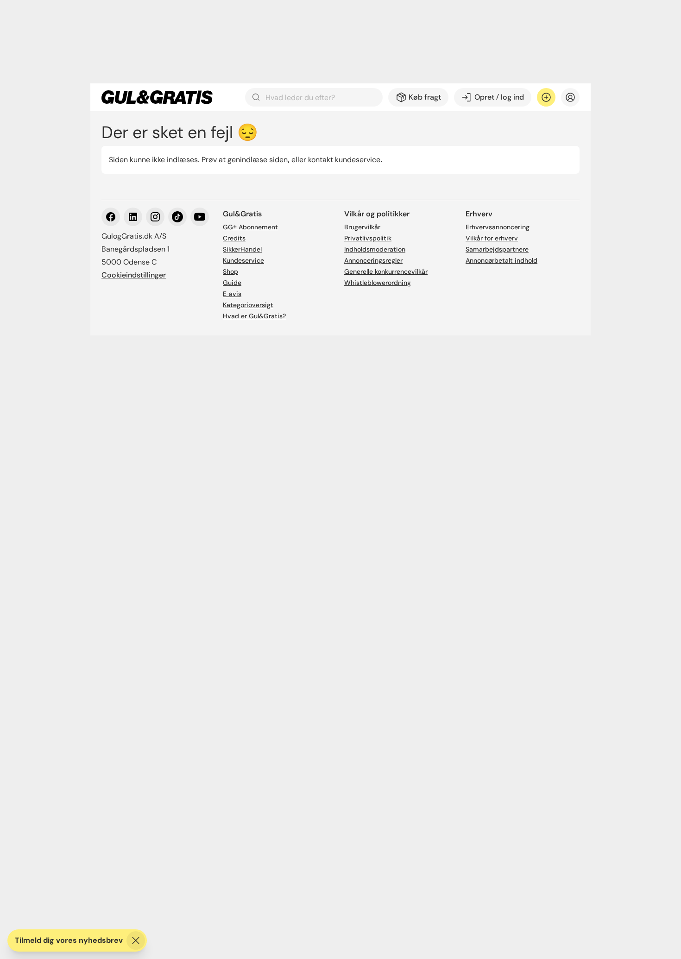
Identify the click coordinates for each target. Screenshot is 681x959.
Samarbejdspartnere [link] (497, 249)
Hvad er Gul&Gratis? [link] (254, 316)
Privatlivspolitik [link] (367, 238)
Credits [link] (234, 238)
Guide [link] (232, 282)
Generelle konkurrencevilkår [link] (386, 271)
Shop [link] (230, 271)
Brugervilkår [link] (362, 227)
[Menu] (570, 97)
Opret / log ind (499, 97)
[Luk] (135, 940)
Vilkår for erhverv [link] (492, 238)
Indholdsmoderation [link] (374, 249)
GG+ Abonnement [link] (250, 227)
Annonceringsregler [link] (373, 260)
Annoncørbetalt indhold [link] (501, 260)
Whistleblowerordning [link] (377, 282)
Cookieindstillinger (133, 275)
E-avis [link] (232, 294)
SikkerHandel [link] (242, 249)
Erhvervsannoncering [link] (498, 227)
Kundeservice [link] (243, 260)
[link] (157, 97)
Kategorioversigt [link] (248, 305)
